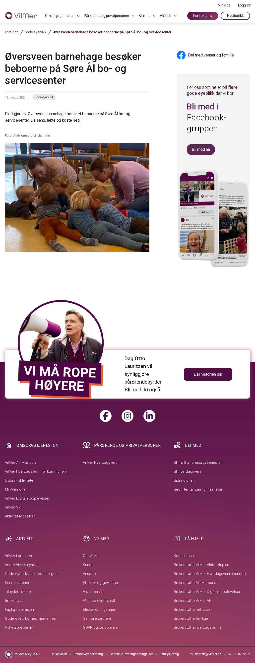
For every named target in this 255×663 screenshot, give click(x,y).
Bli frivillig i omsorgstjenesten (198, 462)
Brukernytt (13, 600)
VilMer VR (13, 507)
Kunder (89, 564)
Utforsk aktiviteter (20, 480)
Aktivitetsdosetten (20, 516)
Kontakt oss (202, 16)
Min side (224, 5)
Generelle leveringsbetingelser (131, 654)
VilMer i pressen (18, 556)
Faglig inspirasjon (19, 609)
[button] (62, 16)
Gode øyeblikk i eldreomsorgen (31, 573)
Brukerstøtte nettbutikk (193, 609)
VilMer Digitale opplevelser (27, 498)
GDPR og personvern (100, 627)
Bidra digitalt (184, 480)
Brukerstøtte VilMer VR (192, 600)
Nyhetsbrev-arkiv (19, 627)
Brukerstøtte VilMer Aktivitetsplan (201, 564)
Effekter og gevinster (100, 582)
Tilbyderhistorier (18, 591)
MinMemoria (15, 489)
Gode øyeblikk (44, 97)
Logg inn (244, 5)
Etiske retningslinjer (99, 609)
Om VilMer (91, 556)
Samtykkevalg (169, 654)
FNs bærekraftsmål (99, 600)
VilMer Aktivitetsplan (21, 462)
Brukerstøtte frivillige (191, 618)
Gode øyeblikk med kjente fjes (30, 618)
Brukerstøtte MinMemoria (195, 582)
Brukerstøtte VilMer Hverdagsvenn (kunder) (210, 573)
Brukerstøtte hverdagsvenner (198, 627)
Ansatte (89, 573)
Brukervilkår (59, 654)
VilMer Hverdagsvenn (100, 462)
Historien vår (93, 591)
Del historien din (208, 374)
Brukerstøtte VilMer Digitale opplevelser (207, 591)
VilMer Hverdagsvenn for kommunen (35, 471)
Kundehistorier (17, 582)
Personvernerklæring (88, 654)
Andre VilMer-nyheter (22, 564)
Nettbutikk (235, 16)
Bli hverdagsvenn (188, 471)
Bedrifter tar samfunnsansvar (198, 489)
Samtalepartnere (97, 618)
